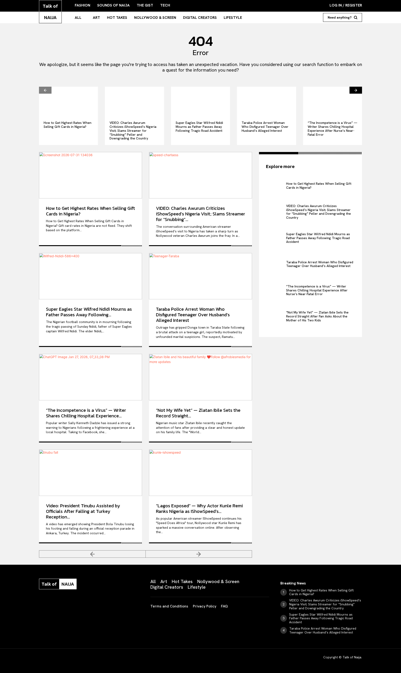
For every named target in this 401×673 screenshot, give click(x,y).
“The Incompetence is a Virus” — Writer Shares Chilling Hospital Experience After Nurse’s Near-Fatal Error (332, 128)
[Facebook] (40, 604)
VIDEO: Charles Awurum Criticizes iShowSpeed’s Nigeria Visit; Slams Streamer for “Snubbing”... (200, 214)
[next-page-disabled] (199, 554)
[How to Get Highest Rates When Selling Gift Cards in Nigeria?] (68, 101)
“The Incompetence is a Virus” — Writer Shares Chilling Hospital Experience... (86, 413)
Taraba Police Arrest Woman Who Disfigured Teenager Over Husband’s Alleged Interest (265, 127)
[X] (87, 604)
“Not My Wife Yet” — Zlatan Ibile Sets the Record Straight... (198, 413)
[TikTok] (75, 604)
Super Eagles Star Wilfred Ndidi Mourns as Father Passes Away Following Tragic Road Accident (199, 127)
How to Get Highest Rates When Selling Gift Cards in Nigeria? (67, 125)
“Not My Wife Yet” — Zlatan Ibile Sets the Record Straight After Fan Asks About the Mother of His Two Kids (317, 316)
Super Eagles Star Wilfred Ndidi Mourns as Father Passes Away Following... (89, 312)
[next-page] (355, 90)
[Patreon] (64, 604)
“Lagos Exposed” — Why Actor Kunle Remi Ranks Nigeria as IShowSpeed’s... (199, 508)
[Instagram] (52, 604)
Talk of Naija (352, 657)
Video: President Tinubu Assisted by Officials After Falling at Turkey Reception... (83, 511)
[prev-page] (45, 90)
